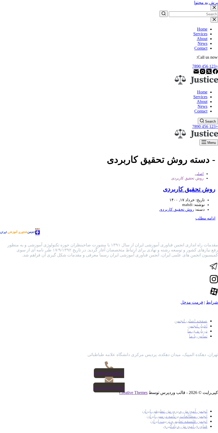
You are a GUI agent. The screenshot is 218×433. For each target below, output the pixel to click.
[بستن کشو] (214, 20)
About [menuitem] (202, 38)
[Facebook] (215, 72)
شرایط (212, 302)
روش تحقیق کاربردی (189, 189)
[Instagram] (202, 72)
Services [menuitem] (200, 34)
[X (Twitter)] (208, 72)
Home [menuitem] (202, 29)
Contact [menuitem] (200, 48)
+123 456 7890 (205, 66)
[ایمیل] (196, 72)
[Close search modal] (214, 8)
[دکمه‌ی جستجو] (164, 14)
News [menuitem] (202, 43)
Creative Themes (133, 392)
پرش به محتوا (206, 2)
